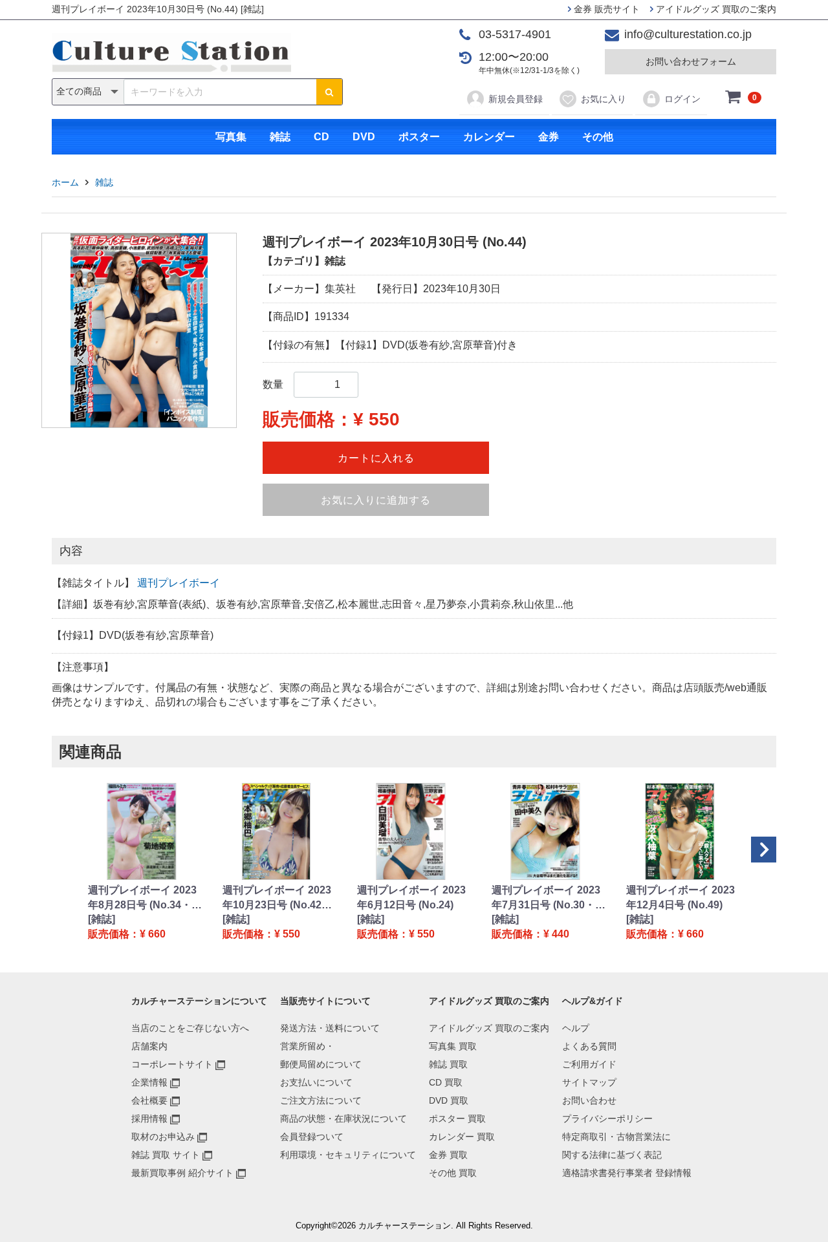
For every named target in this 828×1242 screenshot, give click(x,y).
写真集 (230, 136)
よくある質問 (589, 1046)
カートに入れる (376, 458)
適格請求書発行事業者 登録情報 (627, 1173)
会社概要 (149, 1100)
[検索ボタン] (329, 92)
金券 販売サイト (605, 9)
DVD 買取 (448, 1100)
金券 (548, 136)
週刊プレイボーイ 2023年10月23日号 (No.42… (277, 897)
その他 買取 (453, 1173)
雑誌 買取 (448, 1064)
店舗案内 (149, 1046)
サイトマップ (589, 1082)
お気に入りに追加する (376, 500)
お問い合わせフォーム (691, 61)
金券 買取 (448, 1155)
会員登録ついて (311, 1136)
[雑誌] (101, 919)
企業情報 (149, 1082)
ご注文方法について (321, 1100)
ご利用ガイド (589, 1064)
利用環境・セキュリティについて (348, 1155)
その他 (597, 136)
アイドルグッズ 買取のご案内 (714, 9)
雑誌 (280, 136)
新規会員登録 (515, 99)
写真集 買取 (453, 1046)
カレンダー (489, 136)
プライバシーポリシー (607, 1118)
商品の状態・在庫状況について (343, 1118)
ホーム (65, 182)
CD (321, 136)
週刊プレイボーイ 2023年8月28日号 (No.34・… (145, 897)
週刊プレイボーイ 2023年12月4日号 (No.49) (680, 897)
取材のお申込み (163, 1136)
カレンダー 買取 (462, 1136)
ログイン (682, 99)
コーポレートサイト (172, 1064)
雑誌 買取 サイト (165, 1155)
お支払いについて (316, 1082)
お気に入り (603, 99)
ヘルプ (575, 1028)
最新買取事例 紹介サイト (182, 1173)
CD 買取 (446, 1082)
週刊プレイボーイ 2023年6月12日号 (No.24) (411, 897)
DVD (364, 136)
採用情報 (149, 1118)
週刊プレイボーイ (178, 582)
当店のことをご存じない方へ (190, 1028)
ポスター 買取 (457, 1118)
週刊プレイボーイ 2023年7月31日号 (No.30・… (548, 897)
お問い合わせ (589, 1100)
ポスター (419, 136)
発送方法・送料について (330, 1028)
